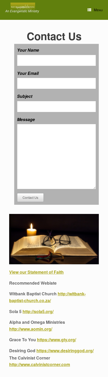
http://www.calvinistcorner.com (39, 364)
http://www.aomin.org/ (30, 329)
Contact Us (30, 197)
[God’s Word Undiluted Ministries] (22, 7)
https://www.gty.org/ (56, 340)
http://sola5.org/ (38, 311)
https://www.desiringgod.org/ (65, 351)
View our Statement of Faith (36, 272)
